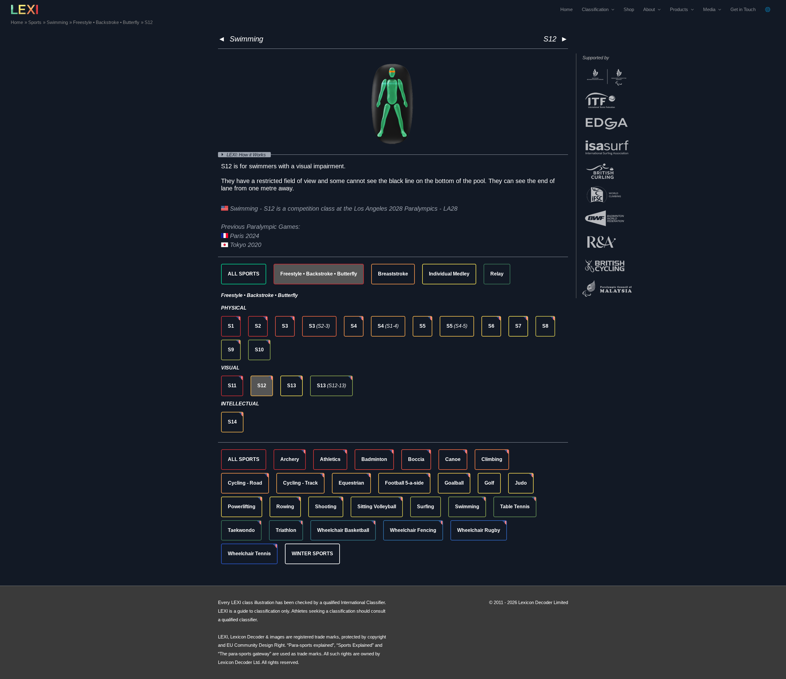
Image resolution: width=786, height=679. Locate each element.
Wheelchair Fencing (413, 530)
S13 (291, 385)
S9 (231, 349)
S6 (491, 326)
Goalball (454, 483)
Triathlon (286, 530)
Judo (521, 483)
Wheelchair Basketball (343, 530)
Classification (595, 9)
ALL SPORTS (243, 273)
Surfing (425, 506)
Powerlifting (241, 506)
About (649, 9)
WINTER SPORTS (312, 553)
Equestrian (351, 483)
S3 (285, 326)
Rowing (285, 506)
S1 (231, 326)
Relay (497, 273)
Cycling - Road (245, 483)
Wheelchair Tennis (249, 553)
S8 (545, 326)
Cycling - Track (300, 483)
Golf (489, 483)
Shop (629, 9)
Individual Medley (449, 273)
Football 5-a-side (404, 483)
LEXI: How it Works (247, 154)
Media (709, 9)
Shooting (326, 506)
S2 (258, 326)
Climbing (491, 459)
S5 (422, 326)
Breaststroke (393, 273)
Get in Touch (743, 9)
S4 (354, 326)
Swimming (246, 39)
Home (566, 9)
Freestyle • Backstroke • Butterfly (318, 273)
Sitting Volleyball (376, 506)
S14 (232, 421)
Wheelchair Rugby (478, 530)
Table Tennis (515, 506)
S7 (518, 326)
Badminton (374, 459)
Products (679, 9)
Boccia (416, 459)
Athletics (330, 459)
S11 (232, 385)
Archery (289, 459)
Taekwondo (241, 530)
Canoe (453, 459)
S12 (261, 385)
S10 (259, 349)
